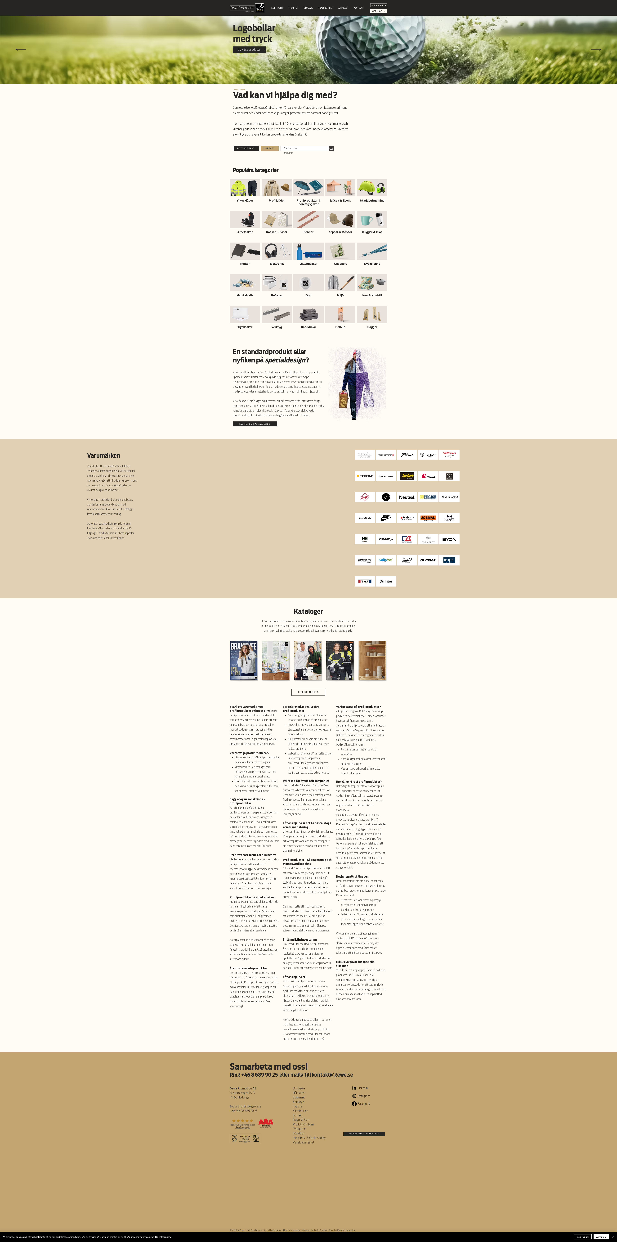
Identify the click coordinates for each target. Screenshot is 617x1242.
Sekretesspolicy (163, 1236)
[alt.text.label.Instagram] (354, 1095)
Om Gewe (299, 1088)
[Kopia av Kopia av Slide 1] (310, 76)
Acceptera (601, 1236)
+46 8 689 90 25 (259, 1075)
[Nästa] (596, 49)
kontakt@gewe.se (332, 1075)
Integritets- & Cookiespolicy (309, 1138)
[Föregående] (21, 49)
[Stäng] (613, 1236)
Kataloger (299, 1102)
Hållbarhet (299, 1093)
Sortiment (299, 1097)
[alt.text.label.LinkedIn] (354, 1088)
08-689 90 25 (249, 1111)
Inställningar (583, 1236)
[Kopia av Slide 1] (306, 75)
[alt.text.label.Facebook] (354, 1103)
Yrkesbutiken (300, 1111)
